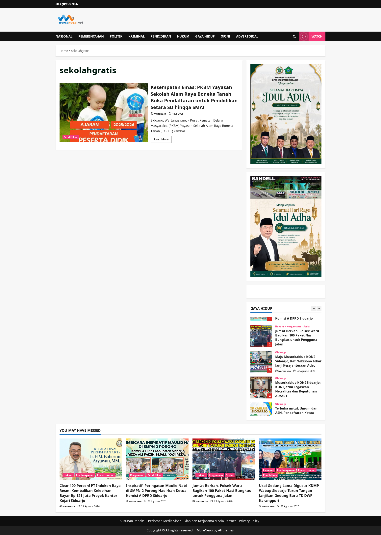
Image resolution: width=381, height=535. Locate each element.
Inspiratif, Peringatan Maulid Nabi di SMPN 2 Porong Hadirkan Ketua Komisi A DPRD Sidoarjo (156, 490)
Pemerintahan (91, 36)
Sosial (307, 318)
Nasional (64, 36)
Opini (225, 36)
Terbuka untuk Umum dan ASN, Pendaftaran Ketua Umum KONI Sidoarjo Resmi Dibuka (261, 405)
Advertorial (247, 36)
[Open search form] (294, 36)
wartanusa (160, 113)
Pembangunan (85, 475)
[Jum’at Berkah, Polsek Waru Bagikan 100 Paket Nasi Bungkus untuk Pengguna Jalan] (223, 459)
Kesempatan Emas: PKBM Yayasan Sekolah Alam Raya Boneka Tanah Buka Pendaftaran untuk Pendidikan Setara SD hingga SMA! (104, 112)
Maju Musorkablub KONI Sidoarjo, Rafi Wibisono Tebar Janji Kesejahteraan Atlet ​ (261, 353)
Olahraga (280, 344)
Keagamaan (294, 318)
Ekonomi (268, 470)
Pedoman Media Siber (164, 521)
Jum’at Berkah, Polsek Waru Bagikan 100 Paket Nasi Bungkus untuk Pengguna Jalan (261, 328)
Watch (317, 36)
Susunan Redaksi (132, 521)
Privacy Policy (249, 521)
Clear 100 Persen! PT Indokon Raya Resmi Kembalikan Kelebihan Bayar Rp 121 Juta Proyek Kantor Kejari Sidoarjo (90, 493)
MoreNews (205, 530)
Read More (163, 140)
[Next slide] (319, 308)
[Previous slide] (313, 308)
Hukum (183, 36)
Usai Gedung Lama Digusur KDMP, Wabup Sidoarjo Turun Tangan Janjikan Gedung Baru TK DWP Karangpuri (289, 493)
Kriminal (136, 36)
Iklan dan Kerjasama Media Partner (210, 521)
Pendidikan (161, 36)
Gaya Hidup (205, 36)
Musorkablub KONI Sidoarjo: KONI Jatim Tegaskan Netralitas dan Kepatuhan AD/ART (261, 379)
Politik (116, 36)
